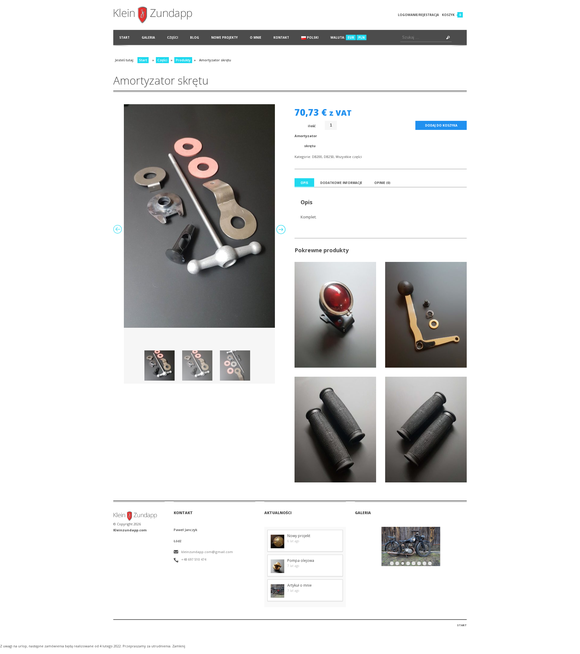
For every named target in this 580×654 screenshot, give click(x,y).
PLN (361, 37)
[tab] (304, 182)
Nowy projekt (298, 535)
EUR (351, 37)
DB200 (317, 156)
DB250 (329, 156)
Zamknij (178, 646)
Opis (304, 183)
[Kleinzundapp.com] (159, 15)
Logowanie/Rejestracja (418, 15)
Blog (194, 37)
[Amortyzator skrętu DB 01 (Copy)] (199, 216)
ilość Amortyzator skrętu (305, 136)
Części (172, 37)
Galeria (148, 37)
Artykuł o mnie (299, 585)
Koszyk (448, 15)
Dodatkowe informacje (341, 183)
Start (124, 37)
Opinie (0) (382, 183)
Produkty (183, 60)
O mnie (255, 37)
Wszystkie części (349, 156)
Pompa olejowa (300, 560)
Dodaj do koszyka (441, 125)
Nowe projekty (224, 37)
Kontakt (281, 37)
